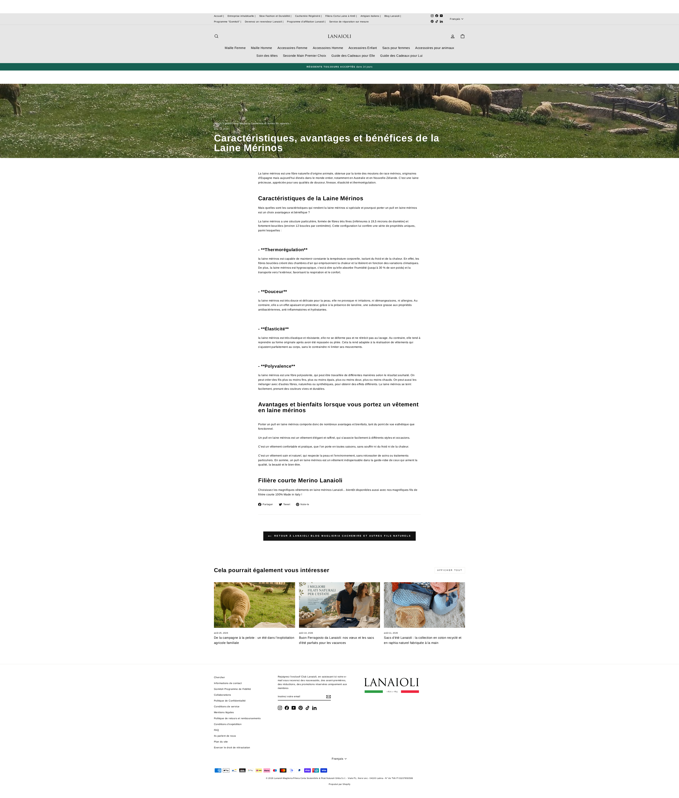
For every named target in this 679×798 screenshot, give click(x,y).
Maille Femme (235, 48)
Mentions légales (224, 712)
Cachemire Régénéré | (308, 16)
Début (217, 123)
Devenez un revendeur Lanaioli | (264, 21)
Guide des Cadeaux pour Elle (353, 55)
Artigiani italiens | (371, 16)
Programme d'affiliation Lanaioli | (306, 21)
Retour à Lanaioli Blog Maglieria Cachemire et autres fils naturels (342, 535)
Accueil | (219, 16)
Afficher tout (449, 570)
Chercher (219, 677)
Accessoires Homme (328, 48)
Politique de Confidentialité (230, 700)
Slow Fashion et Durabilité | (275, 16)
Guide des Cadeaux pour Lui (401, 55)
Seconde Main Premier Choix (304, 55)
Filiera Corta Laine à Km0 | (341, 16)
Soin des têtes (267, 55)
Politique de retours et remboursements (237, 718)
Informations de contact (228, 683)
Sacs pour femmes (396, 48)
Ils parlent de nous (225, 736)
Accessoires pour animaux (434, 48)
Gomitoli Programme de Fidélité (232, 689)
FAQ (216, 730)
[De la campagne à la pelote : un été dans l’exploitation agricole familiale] (254, 605)
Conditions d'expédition (228, 724)
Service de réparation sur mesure (349, 21)
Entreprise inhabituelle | (242, 16)
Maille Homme (261, 48)
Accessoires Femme (292, 48)
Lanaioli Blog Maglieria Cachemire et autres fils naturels (256, 123)
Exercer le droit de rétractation (232, 747)
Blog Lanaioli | (392, 16)
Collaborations (222, 695)
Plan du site (221, 741)
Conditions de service (226, 706)
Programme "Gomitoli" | (227, 21)
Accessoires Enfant (363, 48)
